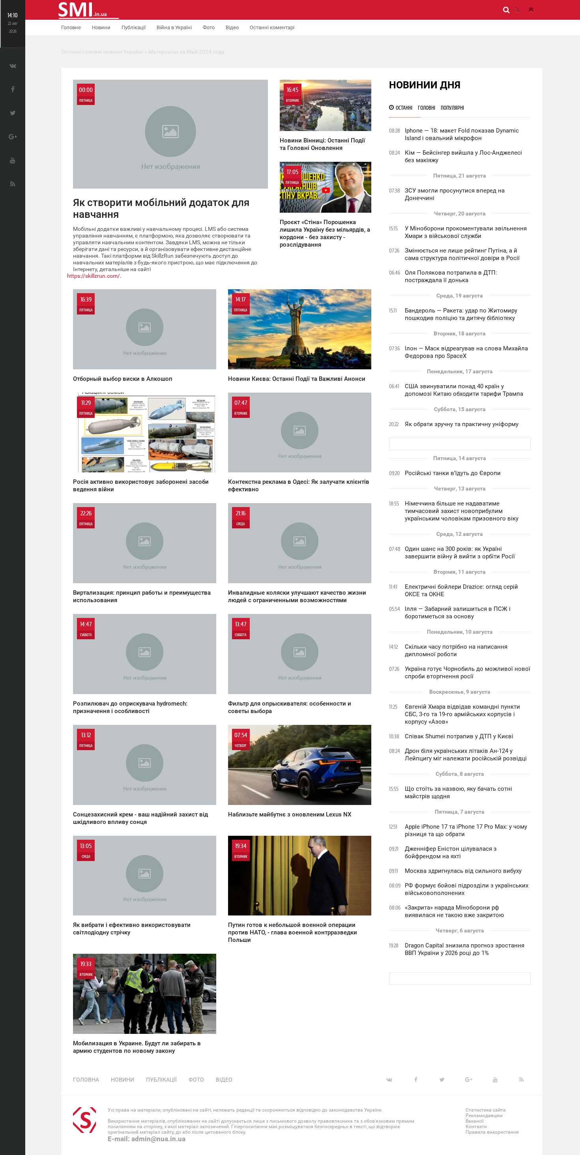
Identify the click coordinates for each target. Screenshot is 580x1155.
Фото (209, 27)
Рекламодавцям (484, 1115)
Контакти (476, 1126)
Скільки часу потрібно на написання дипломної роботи (456, 650)
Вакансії (475, 1121)
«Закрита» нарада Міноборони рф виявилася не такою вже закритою (454, 911)
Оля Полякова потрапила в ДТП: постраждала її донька (451, 276)
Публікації (134, 27)
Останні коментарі (272, 27)
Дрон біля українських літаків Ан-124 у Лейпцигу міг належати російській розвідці (466, 754)
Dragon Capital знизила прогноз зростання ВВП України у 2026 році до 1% (464, 949)
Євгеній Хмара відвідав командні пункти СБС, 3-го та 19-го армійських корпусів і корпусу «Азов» (462, 714)
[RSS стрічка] (517, 10)
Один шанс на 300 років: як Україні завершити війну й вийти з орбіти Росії (460, 552)
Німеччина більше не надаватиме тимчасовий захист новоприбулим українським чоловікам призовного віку (461, 511)
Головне (71, 27)
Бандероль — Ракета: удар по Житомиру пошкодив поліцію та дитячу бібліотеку (461, 314)
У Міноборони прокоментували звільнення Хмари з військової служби (466, 232)
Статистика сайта (486, 1110)
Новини (101, 27)
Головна (86, 1079)
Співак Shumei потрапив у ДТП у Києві (459, 736)
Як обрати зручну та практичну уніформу (461, 424)
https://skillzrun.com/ (93, 276)
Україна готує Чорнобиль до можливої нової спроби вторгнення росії (467, 672)
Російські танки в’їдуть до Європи (453, 473)
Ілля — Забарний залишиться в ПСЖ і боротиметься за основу (458, 612)
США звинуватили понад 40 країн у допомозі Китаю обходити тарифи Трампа (464, 390)
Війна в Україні (174, 27)
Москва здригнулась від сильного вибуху (463, 870)
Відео (232, 27)
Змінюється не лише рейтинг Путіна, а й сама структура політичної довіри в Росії (462, 254)
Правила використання (492, 1132)
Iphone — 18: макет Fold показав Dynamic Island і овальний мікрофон (462, 134)
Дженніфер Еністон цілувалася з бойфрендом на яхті (451, 852)
